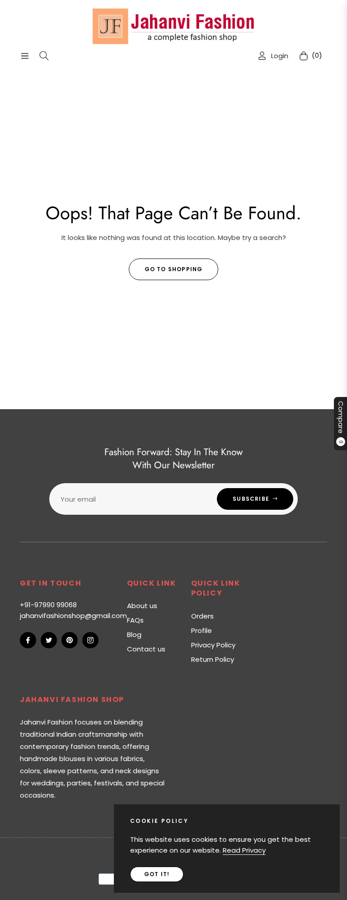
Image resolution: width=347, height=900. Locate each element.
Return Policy (212, 659)
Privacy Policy (213, 645)
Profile (201, 630)
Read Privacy (244, 850)
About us (142, 605)
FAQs (135, 620)
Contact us (146, 649)
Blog (134, 634)
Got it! (156, 874)
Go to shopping (174, 269)
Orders (202, 616)
